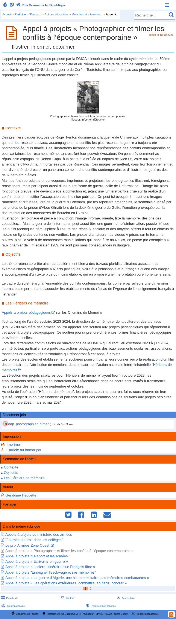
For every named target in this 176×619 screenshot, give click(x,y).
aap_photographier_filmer (28, 424)
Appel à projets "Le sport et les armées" (37, 556)
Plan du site (9, 598)
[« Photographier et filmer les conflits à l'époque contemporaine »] (88, 112)
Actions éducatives (56, 14)
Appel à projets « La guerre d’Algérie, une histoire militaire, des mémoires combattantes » (77, 578)
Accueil (7, 14)
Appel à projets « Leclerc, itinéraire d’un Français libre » (50, 567)
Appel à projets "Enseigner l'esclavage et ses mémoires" (50, 572)
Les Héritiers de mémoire (24, 478)
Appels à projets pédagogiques (26, 312)
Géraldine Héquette (20, 495)
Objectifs (11, 473)
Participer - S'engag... (28, 14)
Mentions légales (13, 606)
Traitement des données (101, 606)
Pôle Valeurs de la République (40, 5)
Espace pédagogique (148, 613)
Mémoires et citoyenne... (87, 14)
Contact (67, 598)
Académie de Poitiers (27, 613)
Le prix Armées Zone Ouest (27, 545)
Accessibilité (126, 598)
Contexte (11, 467)
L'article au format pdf (23, 450)
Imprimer (14, 445)
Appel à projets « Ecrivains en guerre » (36, 561)
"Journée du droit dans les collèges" (34, 540)
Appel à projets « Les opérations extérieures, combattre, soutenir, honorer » (66, 583)
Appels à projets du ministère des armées (38, 534)
